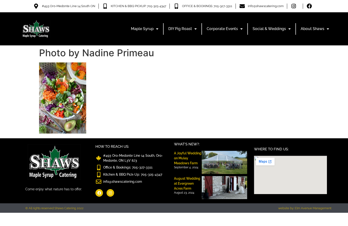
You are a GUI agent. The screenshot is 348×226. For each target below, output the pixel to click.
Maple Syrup (142, 28)
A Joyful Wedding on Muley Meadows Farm (187, 158)
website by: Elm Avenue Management (304, 208)
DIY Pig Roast (180, 28)
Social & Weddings (269, 28)
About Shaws (312, 28)
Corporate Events (222, 28)
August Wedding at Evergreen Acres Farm (187, 183)
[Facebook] (99, 193)
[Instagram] (110, 193)
